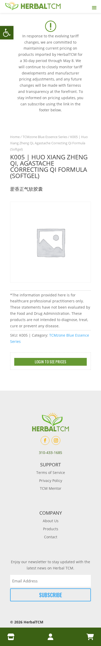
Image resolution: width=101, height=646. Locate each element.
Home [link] (15, 136)
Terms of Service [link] (50, 472)
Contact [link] (50, 536)
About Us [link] (51, 520)
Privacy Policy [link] (50, 480)
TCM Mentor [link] (50, 488)
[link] (6, 32)
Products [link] (50, 528)
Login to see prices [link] (50, 361)
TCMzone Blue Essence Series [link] (45, 136)
